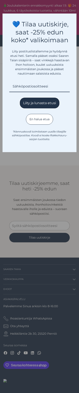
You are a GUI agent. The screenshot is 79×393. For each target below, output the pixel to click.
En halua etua (39, 119)
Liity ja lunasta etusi (39, 103)
